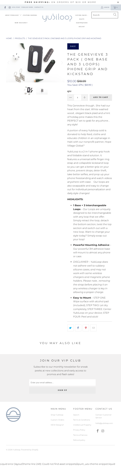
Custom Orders (30, 15)
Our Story (16, 7)
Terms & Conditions (81, 420)
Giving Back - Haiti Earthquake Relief (82, 21)
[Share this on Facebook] (78, 328)
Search (76, 415)
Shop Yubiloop (12, 15)
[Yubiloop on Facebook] (5, 7)
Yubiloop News (27, 7)
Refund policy (79, 440)
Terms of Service (80, 435)
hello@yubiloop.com (104, 423)
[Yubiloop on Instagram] (9, 7)
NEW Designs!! (21, 23)
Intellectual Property (82, 425)
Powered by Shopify (29, 450)
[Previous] (9, 62)
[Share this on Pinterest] (86, 328)
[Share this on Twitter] (70, 328)
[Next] (61, 62)
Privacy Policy (79, 430)
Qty (69, 91)
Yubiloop (16, 450)
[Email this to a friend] (93, 328)
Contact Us (38, 7)
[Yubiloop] (57, 18)
